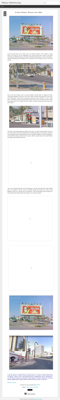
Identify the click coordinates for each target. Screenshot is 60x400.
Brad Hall (37, 385)
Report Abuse (39, 399)
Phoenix (36, 387)
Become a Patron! (12, 382)
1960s (27, 387)
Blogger (35, 399)
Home (2, 6)
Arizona (31, 387)
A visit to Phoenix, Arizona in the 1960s (28, 12)
